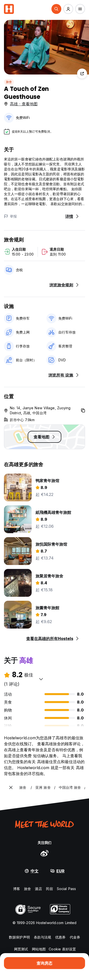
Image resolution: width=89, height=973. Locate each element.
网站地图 (39, 949)
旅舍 (9, 82)
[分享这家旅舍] (82, 73)
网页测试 (21, 949)
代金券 (75, 937)
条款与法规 (42, 937)
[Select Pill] (56, 9)
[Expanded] (11, 787)
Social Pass (66, 889)
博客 (16, 889)
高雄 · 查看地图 (24, 103)
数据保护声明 (19, 937)
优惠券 (60, 937)
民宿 (49, 889)
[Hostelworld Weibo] (44, 853)
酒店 (38, 889)
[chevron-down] (41, 679)
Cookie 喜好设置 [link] (62, 949)
